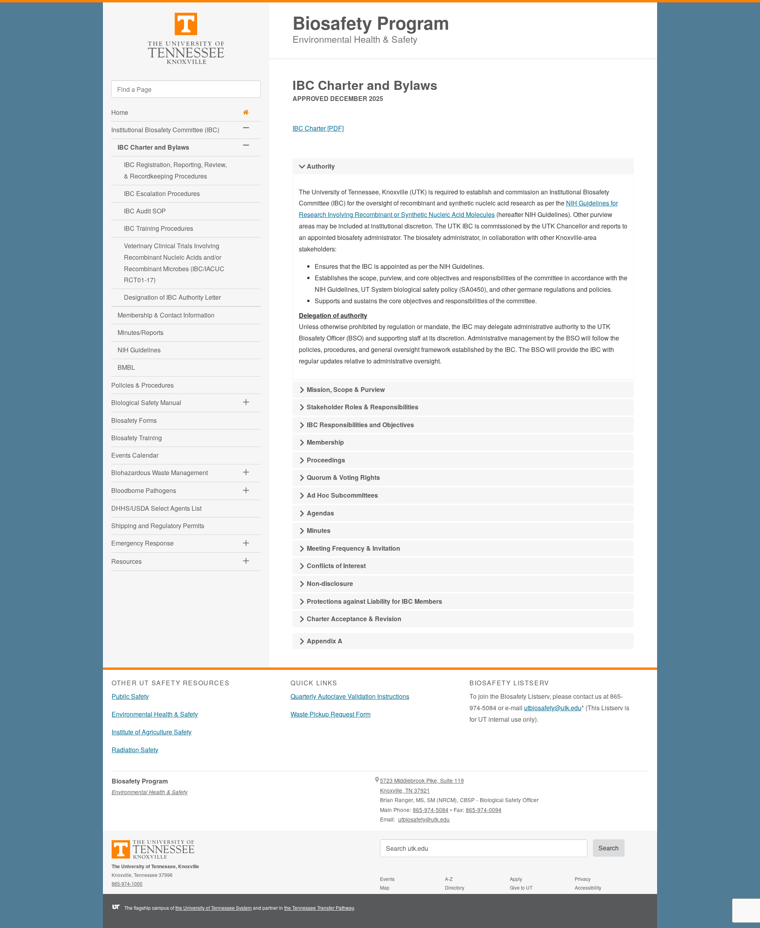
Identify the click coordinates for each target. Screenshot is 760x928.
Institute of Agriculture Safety (152, 731)
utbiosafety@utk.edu (552, 707)
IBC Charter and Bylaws (153, 147)
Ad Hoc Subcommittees (341, 495)
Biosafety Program (371, 23)
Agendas (319, 512)
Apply (516, 878)
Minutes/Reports (140, 332)
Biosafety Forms (134, 420)
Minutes (318, 530)
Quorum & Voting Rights (342, 477)
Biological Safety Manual (146, 402)
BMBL (126, 367)
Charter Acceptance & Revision (353, 618)
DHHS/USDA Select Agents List (156, 508)
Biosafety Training (136, 437)
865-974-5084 (430, 810)
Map (385, 887)
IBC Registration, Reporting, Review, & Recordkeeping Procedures (175, 170)
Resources (126, 561)
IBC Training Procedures (158, 228)
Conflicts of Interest (335, 565)
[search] (186, 89)
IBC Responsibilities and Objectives (359, 424)
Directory (454, 887)
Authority (320, 166)
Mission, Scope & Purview (345, 389)
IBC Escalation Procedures (162, 193)
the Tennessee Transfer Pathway (319, 907)
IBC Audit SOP (145, 210)
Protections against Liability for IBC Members (373, 601)
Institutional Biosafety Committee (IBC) (165, 129)
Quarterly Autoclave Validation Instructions (350, 696)
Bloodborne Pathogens (143, 490)
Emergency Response (142, 543)
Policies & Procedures (142, 385)
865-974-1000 (127, 883)
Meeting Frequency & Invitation (352, 548)
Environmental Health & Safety (355, 38)
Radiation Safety (135, 749)
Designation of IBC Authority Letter (172, 297)
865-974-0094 (484, 810)
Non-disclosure (329, 583)
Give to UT (521, 887)
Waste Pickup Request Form (330, 714)
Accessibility (588, 887)
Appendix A (323, 640)
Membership (324, 442)
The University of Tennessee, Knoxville (186, 37)
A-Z (448, 878)
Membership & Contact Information (166, 314)
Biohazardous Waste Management (159, 472)
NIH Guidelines (139, 349)
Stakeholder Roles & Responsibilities (361, 406)
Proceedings (325, 459)
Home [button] (119, 112)
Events (387, 878)
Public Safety (130, 696)
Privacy (583, 878)
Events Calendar (134, 455)
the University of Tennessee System (213, 907)
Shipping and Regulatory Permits (157, 525)
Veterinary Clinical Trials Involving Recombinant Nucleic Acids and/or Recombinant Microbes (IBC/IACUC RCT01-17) (174, 262)
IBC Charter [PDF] (318, 128)
